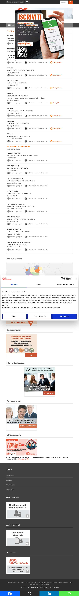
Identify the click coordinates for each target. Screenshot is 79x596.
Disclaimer (9, 480)
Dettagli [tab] (39, 284)
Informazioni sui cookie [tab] (65, 284)
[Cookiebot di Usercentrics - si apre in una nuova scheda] (62, 278)
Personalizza (38, 316)
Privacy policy (10, 485)
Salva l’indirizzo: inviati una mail (37, 62)
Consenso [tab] (13, 284)
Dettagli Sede (57, 62)
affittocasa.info (23, 459)
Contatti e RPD (10, 475)
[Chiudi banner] (76, 278)
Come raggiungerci (16, 62)
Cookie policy (10, 489)
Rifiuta (14, 316)
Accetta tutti (64, 316)
